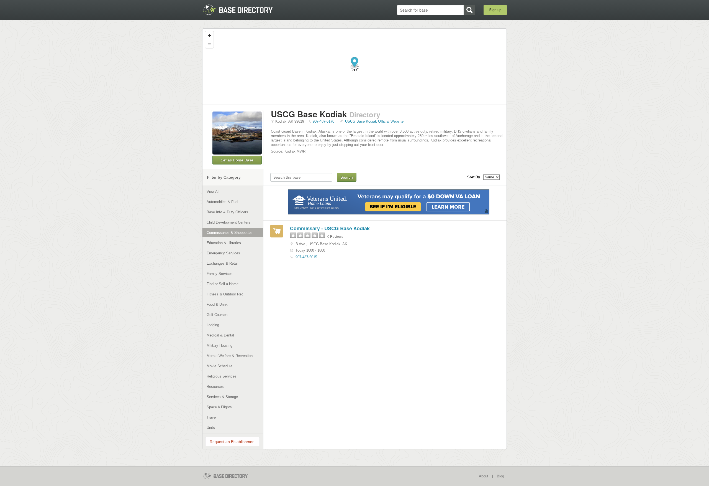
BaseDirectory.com (242, 9)
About (483, 476)
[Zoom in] (209, 35)
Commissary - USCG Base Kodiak (330, 228)
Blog (500, 476)
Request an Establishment (233, 441)
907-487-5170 (323, 121)
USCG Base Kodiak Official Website (374, 121)
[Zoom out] (209, 44)
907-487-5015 (306, 257)
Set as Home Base (237, 160)
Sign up (495, 10)
